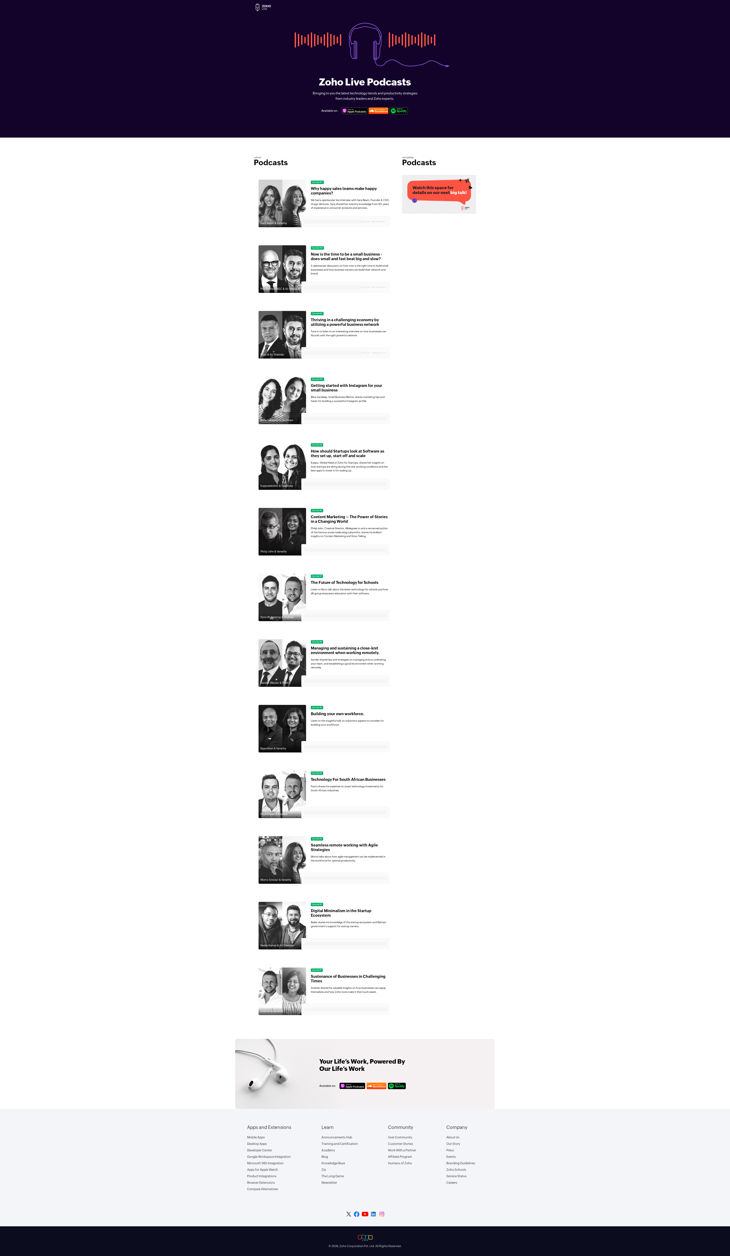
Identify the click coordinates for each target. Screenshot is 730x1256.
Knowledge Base (333, 1163)
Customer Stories (400, 1144)
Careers (451, 1182)
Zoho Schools (456, 1170)
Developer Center (259, 1150)
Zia (323, 1170)
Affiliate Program (400, 1157)
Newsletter (329, 1182)
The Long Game (332, 1176)
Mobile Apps (256, 1137)
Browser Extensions (261, 1182)
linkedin (374, 1214)
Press (450, 1150)
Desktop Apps (257, 1144)
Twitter (349, 1214)
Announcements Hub (336, 1137)
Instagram (381, 1214)
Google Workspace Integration (269, 1157)
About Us (452, 1137)
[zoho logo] (365, 1237)
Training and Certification (339, 1144)
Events (451, 1157)
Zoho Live (365, 221)
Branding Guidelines (460, 1163)
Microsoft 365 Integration (265, 1163)
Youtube (365, 1214)
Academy (328, 1150)
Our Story (453, 1144)
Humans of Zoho (400, 1163)
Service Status (456, 1176)
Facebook (357, 1214)
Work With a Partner (402, 1150)
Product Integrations (262, 1176)
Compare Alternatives (262, 1189)
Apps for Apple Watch (262, 1170)
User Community (400, 1137)
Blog (324, 1157)
